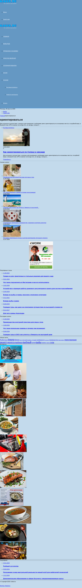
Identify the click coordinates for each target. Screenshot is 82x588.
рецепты (11, 342)
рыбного (18, 342)
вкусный (24, 340)
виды (21, 340)
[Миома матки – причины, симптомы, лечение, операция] (13, 380)
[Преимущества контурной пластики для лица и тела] (12, 175)
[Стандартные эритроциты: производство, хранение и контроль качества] (12, 221)
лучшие (34, 340)
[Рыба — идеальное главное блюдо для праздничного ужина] (13, 487)
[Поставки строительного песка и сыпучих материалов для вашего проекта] (12, 236)
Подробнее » (7, 159)
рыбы (38, 342)
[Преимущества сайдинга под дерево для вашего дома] (13, 416)
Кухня (5, 73)
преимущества (53, 340)
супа (52, 342)
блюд (6, 340)
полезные (47, 340)
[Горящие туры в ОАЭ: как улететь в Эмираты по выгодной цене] (12, 206)
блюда (11, 339)
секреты (44, 342)
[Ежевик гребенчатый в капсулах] (13, 398)
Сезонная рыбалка (9, 65)
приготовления (70, 340)
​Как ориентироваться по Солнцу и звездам (24, 152)
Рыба (2, 340)
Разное (5, 80)
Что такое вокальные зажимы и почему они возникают (19, 192)
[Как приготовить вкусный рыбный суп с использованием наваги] (9, 433)
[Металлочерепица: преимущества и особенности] (13, 559)
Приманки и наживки (10, 51)
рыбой (33, 342)
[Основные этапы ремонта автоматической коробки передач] (11, 362)
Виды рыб (6, 43)
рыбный (27, 342)
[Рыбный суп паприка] (15, 523)
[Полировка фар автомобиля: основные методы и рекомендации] (13, 451)
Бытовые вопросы (11, 87)
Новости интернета (12, 94)
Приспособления (9, 58)
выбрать (29, 340)
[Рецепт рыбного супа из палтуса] (13, 541)
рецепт (3, 342)
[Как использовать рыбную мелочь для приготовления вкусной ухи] (11, 505)
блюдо (17, 340)
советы (48, 342)
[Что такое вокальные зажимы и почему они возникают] (12, 191)
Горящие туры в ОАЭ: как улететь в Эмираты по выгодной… (21, 207)
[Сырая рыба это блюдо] (11, 469)
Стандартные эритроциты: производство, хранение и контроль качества (24, 222)
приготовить (61, 340)
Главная (2, 115)
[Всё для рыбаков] (8, 3)
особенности (41, 340)
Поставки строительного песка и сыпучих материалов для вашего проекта (25, 238)
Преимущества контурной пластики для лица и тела (18, 177)
